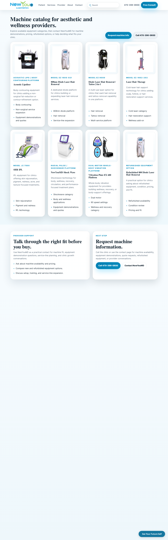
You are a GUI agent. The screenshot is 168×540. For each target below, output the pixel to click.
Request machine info (118, 35)
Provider (61, 5)
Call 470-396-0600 (145, 35)
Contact (79, 5)
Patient (41, 5)
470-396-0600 (131, 5)
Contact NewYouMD (134, 265)
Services (51, 5)
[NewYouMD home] (22, 5)
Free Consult (149, 5)
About (70, 5)
